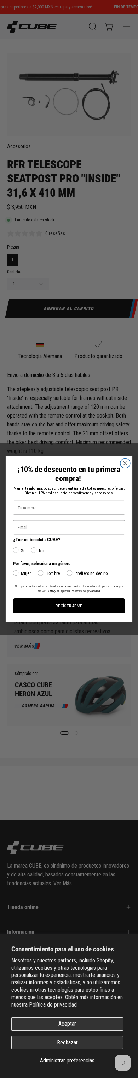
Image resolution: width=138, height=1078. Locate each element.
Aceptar (67, 1023)
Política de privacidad (53, 1004)
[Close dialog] (125, 463)
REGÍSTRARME (69, 605)
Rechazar (67, 1042)
